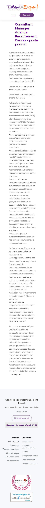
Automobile (14, 445)
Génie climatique (12, 453)
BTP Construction (12, 457)
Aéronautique (13, 441)
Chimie (25, 452)
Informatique (27, 441)
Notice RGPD (21, 412)
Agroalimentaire (28, 459)
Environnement (13, 461)
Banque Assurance (30, 455)
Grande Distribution (30, 463)
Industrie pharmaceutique (28, 446)
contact (26, 15)
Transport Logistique (10, 449)
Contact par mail (21, 418)
